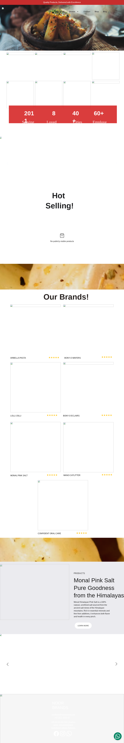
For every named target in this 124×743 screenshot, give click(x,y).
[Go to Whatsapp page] (69, 733)
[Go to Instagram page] (62, 733)
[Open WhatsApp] (118, 736)
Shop (97, 12)
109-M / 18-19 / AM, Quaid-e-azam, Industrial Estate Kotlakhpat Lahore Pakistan (63, 725)
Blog (105, 12)
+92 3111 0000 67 (62, 717)
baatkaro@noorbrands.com (63, 715)
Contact (87, 12)
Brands (72, 12)
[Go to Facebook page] (56, 733)
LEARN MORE (83, 626)
